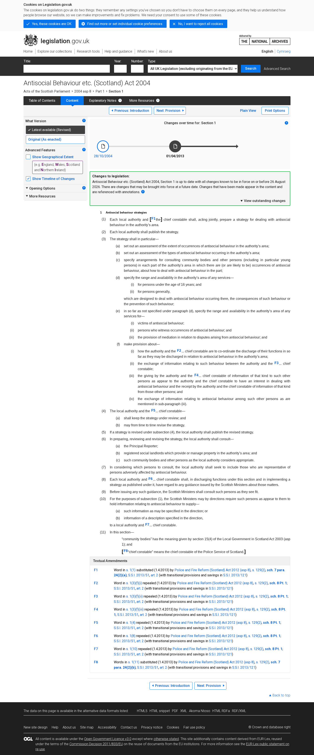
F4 (196, 375)
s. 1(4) (130, 623)
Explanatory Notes (102, 101)
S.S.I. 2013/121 (234, 575)
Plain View (248, 111)
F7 (147, 524)
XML (183, 711)
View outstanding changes (263, 201)
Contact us (129, 727)
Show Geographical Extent (52, 157)
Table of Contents (42, 101)
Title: (27, 61)
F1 (153, 218)
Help (55, 727)
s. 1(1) (130, 570)
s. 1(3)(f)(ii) (134, 596)
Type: (152, 61)
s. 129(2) (258, 570)
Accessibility (107, 727)
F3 (276, 363)
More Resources (141, 101)
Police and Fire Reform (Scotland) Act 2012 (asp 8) (213, 570)
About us (69, 727)
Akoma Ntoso (199, 711)
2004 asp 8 (82, 91)
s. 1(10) (131, 649)
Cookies (173, 727)
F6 (150, 479)
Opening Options (40, 188)
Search (250, 68)
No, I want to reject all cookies (200, 24)
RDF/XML (239, 711)
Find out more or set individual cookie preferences (124, 24)
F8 (126, 551)
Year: (117, 61)
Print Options (275, 111)
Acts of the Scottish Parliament (46, 91)
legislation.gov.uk (59, 35)
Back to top (281, 695)
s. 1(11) (133, 662)
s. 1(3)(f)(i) (134, 583)
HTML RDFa (221, 711)
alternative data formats (101, 711)
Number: (137, 61)
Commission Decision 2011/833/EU (96, 744)
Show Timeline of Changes (53, 179)
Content (72, 101)
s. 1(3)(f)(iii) (135, 609)
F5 (153, 410)
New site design (35, 727)
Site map (87, 727)
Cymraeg (284, 51)
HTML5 (142, 711)
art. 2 (154, 575)
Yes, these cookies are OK (51, 24)
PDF (175, 711)
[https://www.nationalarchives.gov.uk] (265, 38)
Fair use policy (194, 727)
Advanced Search (277, 69)
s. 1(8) (130, 636)
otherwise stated (166, 739)
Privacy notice (152, 727)
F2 (179, 350)
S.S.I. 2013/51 (138, 575)
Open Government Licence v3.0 (107, 739)
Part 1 (99, 91)
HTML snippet (160, 711)
